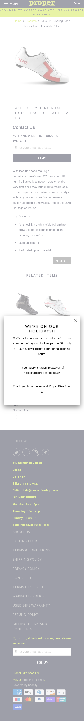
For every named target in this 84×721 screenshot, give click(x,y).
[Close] (75, 320)
